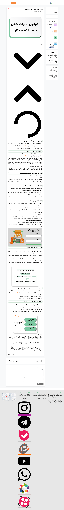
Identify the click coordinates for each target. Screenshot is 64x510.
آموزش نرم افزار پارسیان (53, 74)
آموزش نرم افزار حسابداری (53, 75)
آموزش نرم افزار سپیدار (53, 76)
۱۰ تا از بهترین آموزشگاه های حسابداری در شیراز (52, 58)
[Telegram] (24, 428)
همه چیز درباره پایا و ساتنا (53, 62)
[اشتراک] (8, 9)
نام (42, 377)
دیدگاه (42, 369)
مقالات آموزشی (27, 3)
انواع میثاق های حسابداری (53, 54)
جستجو (56, 9)
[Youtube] (24, 466)
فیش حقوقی (16, 292)
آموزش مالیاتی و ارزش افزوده (36, 11)
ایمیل (23, 377)
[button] (27, 61)
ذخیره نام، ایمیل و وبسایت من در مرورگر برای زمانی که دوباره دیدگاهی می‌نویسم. (29, 381)
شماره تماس (39, 239)
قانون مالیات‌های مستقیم (23, 155)
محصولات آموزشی (39, 3)
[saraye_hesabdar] (24, 441)
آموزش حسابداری (33, 3)
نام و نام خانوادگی (38, 233)
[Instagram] (24, 415)
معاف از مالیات (26, 145)
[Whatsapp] (24, 481)
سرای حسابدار (59, 392)
